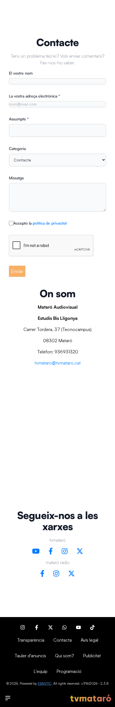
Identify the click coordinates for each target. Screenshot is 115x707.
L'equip (40, 671)
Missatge (16, 177)
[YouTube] (78, 627)
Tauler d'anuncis (30, 655)
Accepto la (40, 223)
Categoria (17, 148)
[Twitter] (50, 627)
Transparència (30, 640)
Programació (69, 671)
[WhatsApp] (64, 627)
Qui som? (64, 655)
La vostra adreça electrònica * (34, 96)
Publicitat (92, 655)
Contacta (62, 640)
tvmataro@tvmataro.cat (58, 363)
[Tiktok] (92, 627)
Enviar (17, 271)
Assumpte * (19, 118)
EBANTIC (44, 683)
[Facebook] (36, 627)
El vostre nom (21, 73)
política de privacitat (50, 223)
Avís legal (89, 640)
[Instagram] (22, 627)
